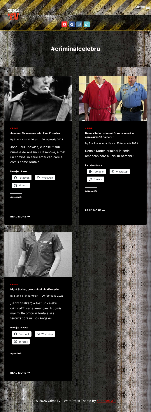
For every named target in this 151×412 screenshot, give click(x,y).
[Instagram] (79, 24)
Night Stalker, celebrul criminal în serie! (34, 289)
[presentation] (38, 98)
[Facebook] (72, 24)
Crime (14, 128)
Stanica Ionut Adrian (26, 139)
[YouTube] (65, 24)
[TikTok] (87, 24)
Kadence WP (106, 401)
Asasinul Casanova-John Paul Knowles (35, 133)
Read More (20, 216)
